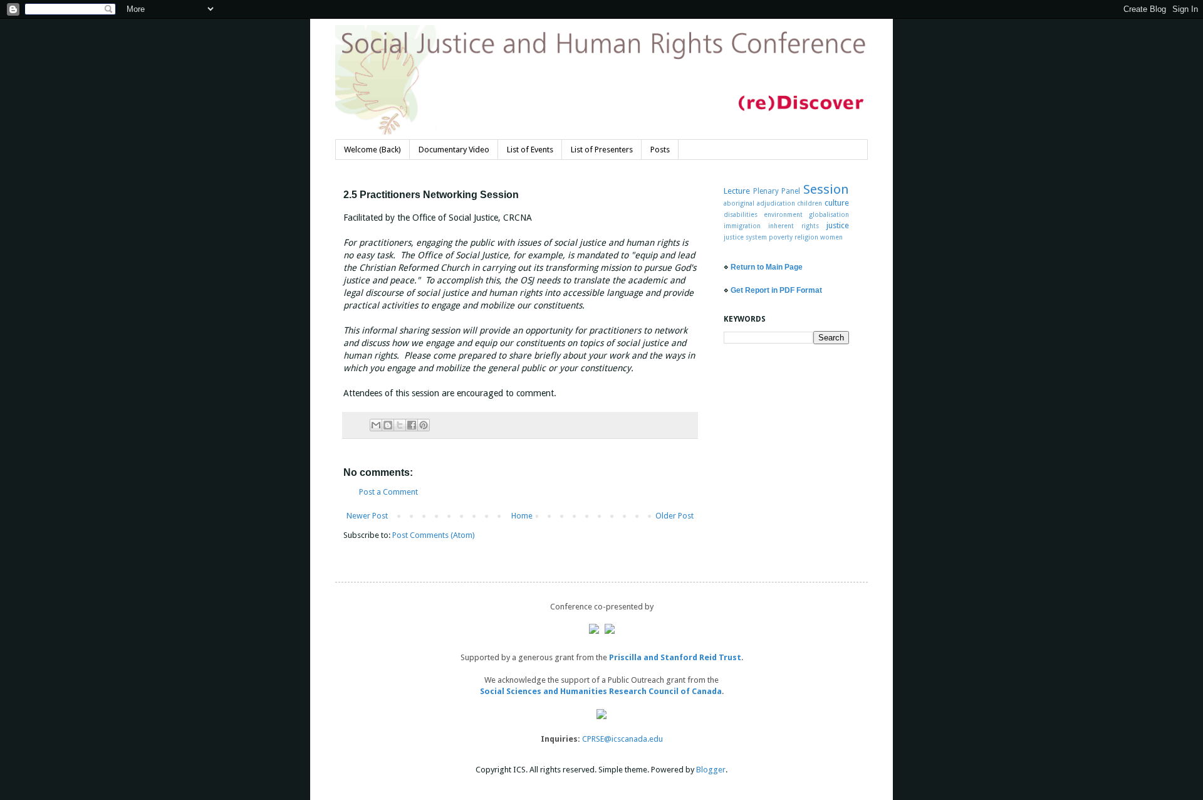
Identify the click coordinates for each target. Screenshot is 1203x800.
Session (826, 189)
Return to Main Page (767, 267)
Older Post (674, 515)
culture (837, 203)
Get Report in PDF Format (776, 290)
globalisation (829, 214)
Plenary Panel (777, 191)
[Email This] (376, 425)
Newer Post (367, 515)
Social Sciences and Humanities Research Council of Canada (601, 691)
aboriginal (739, 203)
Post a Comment (388, 492)
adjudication (776, 203)
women (831, 237)
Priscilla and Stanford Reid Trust (675, 657)
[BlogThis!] (388, 425)
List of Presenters (602, 149)
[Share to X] (399, 425)
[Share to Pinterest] (423, 425)
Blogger (711, 769)
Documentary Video (454, 149)
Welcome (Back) (372, 149)
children (809, 203)
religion (806, 237)
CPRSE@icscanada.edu (622, 739)
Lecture (737, 191)
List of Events (530, 149)
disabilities (741, 214)
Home (522, 515)
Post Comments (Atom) (433, 535)
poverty (781, 237)
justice (837, 225)
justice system (745, 237)
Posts (660, 149)
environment (783, 214)
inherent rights (793, 225)
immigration (742, 225)
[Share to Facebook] (411, 425)
